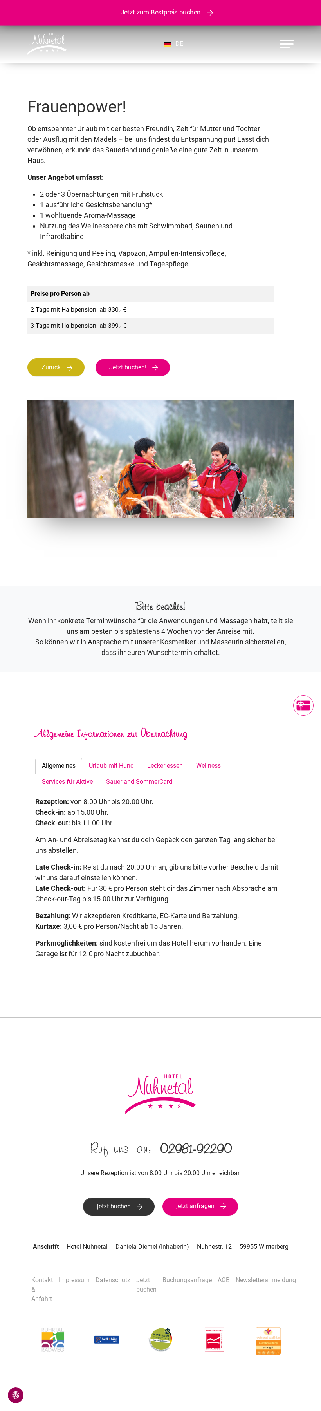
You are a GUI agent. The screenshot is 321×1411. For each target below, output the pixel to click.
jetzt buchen (114, 1206)
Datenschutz (113, 1280)
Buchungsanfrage (187, 1280)
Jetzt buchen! (127, 367)
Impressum (74, 1280)
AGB (224, 1280)
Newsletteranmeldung (266, 1280)
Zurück (51, 367)
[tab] (58, 766)
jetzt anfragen (195, 1206)
